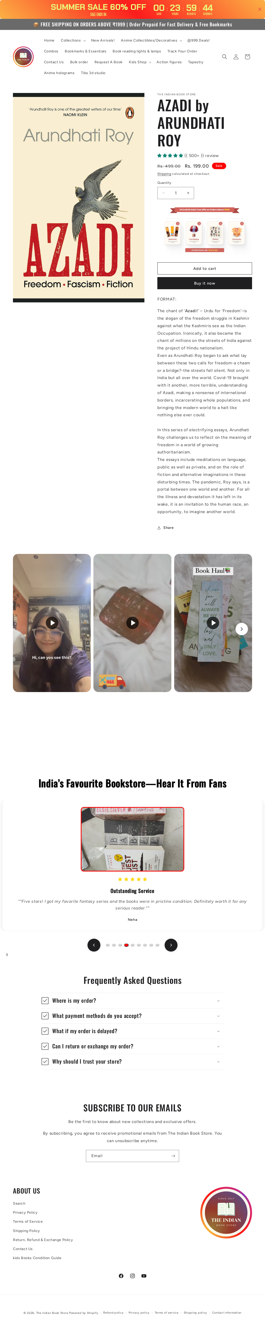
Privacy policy (139, 1312)
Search (19, 1203)
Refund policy (113, 1312)
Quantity (164, 183)
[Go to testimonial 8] (151, 945)
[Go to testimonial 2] (114, 945)
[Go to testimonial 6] (139, 945)
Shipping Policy (26, 1231)
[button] (73, 40)
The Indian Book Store (52, 1313)
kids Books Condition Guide (37, 1258)
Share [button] (168, 527)
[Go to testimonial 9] (157, 945)
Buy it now (204, 283)
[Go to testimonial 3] (120, 945)
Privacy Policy (25, 1212)
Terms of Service (28, 1221)
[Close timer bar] (260, 9)
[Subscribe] (173, 1156)
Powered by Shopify (83, 1313)
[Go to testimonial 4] (126, 945)
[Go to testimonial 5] (132, 945)
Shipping (164, 174)
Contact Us (23, 1249)
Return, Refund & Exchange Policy (43, 1240)
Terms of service (167, 1312)
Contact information (226, 1312)
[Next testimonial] (171, 945)
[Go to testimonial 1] (108, 945)
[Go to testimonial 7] (145, 945)
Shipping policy (195, 1312)
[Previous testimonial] (93, 945)
